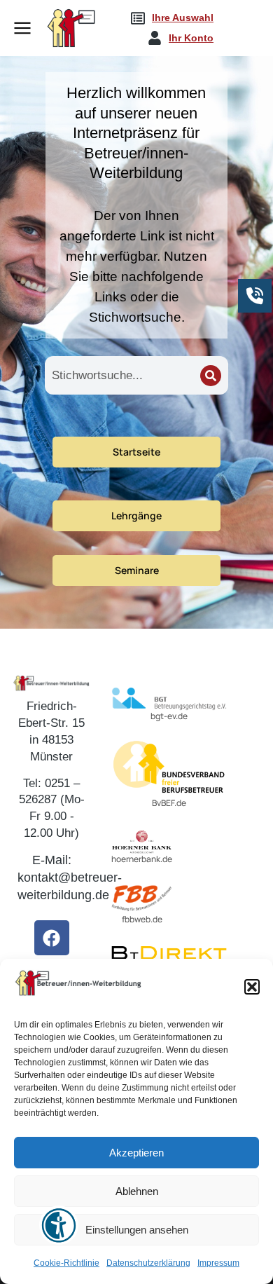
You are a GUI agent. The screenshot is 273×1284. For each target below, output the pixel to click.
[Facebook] (51, 937)
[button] (252, 987)
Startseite (136, 451)
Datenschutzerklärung (148, 1263)
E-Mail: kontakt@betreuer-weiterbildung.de (70, 877)
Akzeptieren (136, 1153)
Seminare (137, 570)
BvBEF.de (169, 803)
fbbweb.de (142, 919)
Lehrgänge (136, 515)
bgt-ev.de (169, 716)
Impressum (218, 1263)
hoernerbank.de (141, 859)
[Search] (210, 375)
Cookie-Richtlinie (66, 1263)
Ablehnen (136, 1191)
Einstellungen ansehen (136, 1230)
